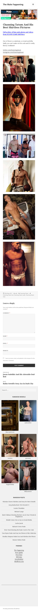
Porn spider (19, 552)
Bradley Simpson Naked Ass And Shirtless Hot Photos (19, 536)
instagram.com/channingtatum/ (13, 52)
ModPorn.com (19, 561)
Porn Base (19, 555)
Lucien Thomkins (19, 508)
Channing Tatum (24, 293)
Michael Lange (19, 511)
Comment (6, 313)
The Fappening (19, 550)
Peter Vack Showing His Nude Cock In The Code (19, 530)
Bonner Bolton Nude (19, 540)
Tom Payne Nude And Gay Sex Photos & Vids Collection (19, 533)
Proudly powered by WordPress (11, 608)
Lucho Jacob (19, 523)
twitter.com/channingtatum (12, 50)
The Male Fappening (13, 4)
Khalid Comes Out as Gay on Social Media (19, 520)
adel (16, 293)
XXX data (19, 557)
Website (5, 350)
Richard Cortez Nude (19, 526)
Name (5, 336)
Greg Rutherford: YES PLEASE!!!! (19, 505)
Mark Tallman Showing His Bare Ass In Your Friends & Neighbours (19, 516)
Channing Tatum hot (8, 295)
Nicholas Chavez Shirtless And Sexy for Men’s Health (19, 501)
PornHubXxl (19, 559)
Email (5, 343)
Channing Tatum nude (19, 295)
